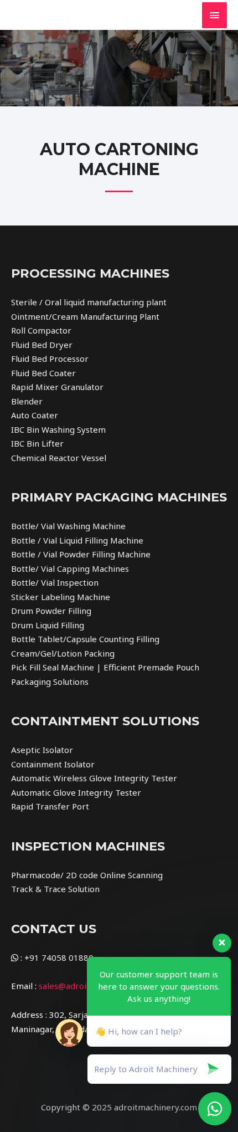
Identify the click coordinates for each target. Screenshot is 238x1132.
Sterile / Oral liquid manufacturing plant (89, 302)
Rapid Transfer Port (50, 806)
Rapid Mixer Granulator (57, 386)
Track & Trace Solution (55, 888)
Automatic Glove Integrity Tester (76, 792)
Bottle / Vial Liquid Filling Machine (77, 540)
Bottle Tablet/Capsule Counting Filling (85, 638)
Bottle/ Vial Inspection (55, 582)
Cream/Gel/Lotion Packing (63, 653)
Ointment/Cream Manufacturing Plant (85, 316)
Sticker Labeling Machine (60, 596)
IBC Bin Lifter (37, 443)
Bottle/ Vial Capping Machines (70, 568)
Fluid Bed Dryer (42, 344)
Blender (27, 401)
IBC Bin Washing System (58, 429)
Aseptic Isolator (42, 749)
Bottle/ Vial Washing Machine (68, 525)
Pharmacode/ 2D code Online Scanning (87, 874)
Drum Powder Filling (51, 610)
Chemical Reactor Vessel (58, 457)
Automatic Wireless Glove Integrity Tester (94, 777)
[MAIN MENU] (214, 15)
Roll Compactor (41, 330)
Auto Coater (34, 415)
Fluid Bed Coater (43, 372)
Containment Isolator (53, 764)
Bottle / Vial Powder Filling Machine (81, 554)
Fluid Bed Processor (50, 358)
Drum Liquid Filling (47, 625)
